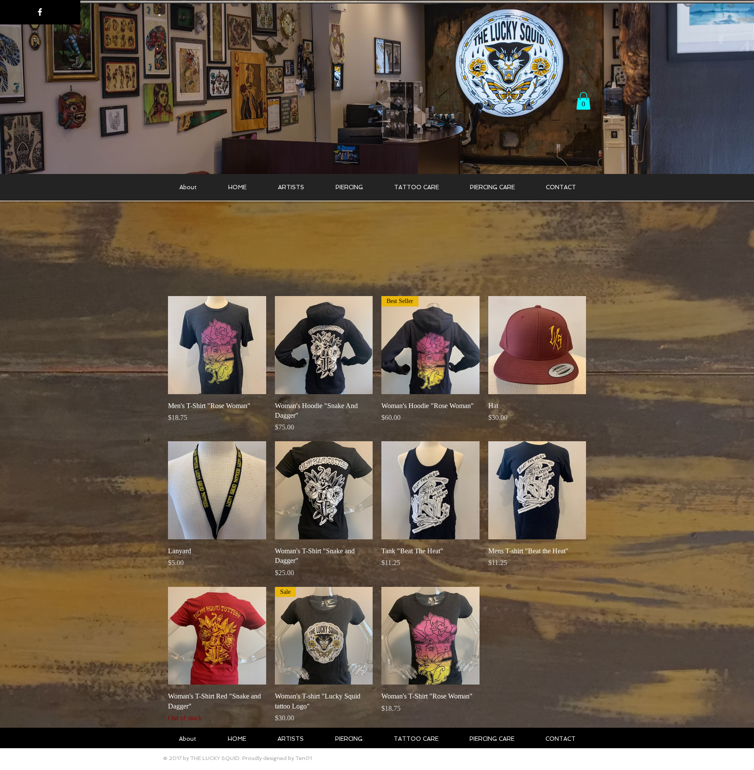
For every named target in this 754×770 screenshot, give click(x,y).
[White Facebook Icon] (40, 12)
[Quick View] (217, 345)
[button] (583, 101)
